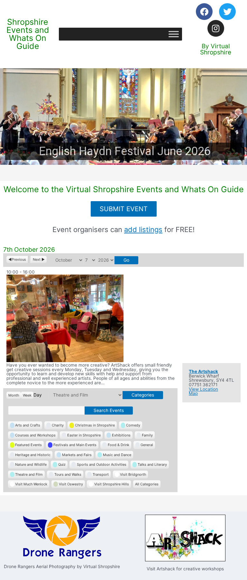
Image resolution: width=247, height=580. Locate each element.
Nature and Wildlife (31, 464)
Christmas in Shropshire (95, 425)
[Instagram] (215, 28)
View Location (203, 389)
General (147, 445)
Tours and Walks (67, 474)
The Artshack (203, 371)
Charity (58, 425)
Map (193, 393)
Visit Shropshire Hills (111, 484)
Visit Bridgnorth (133, 474)
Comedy (133, 425)
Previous (19, 259)
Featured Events (28, 445)
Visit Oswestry (71, 484)
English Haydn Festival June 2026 (125, 151)
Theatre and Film (29, 474)
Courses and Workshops (35, 435)
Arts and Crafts (27, 425)
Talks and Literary (152, 464)
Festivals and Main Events (74, 445)
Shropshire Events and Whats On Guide (27, 34)
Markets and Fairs (77, 455)
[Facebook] (204, 11)
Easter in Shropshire (84, 435)
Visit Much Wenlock (31, 484)
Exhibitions (121, 435)
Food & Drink (118, 445)
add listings (143, 229)
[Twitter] (227, 11)
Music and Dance (117, 455)
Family (147, 435)
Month (13, 395)
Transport (101, 474)
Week (27, 395)
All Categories (147, 484)
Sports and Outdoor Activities (101, 464)
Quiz (62, 464)
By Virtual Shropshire (215, 49)
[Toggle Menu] (174, 34)
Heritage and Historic (32, 455)
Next (37, 259)
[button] (123, 116)
